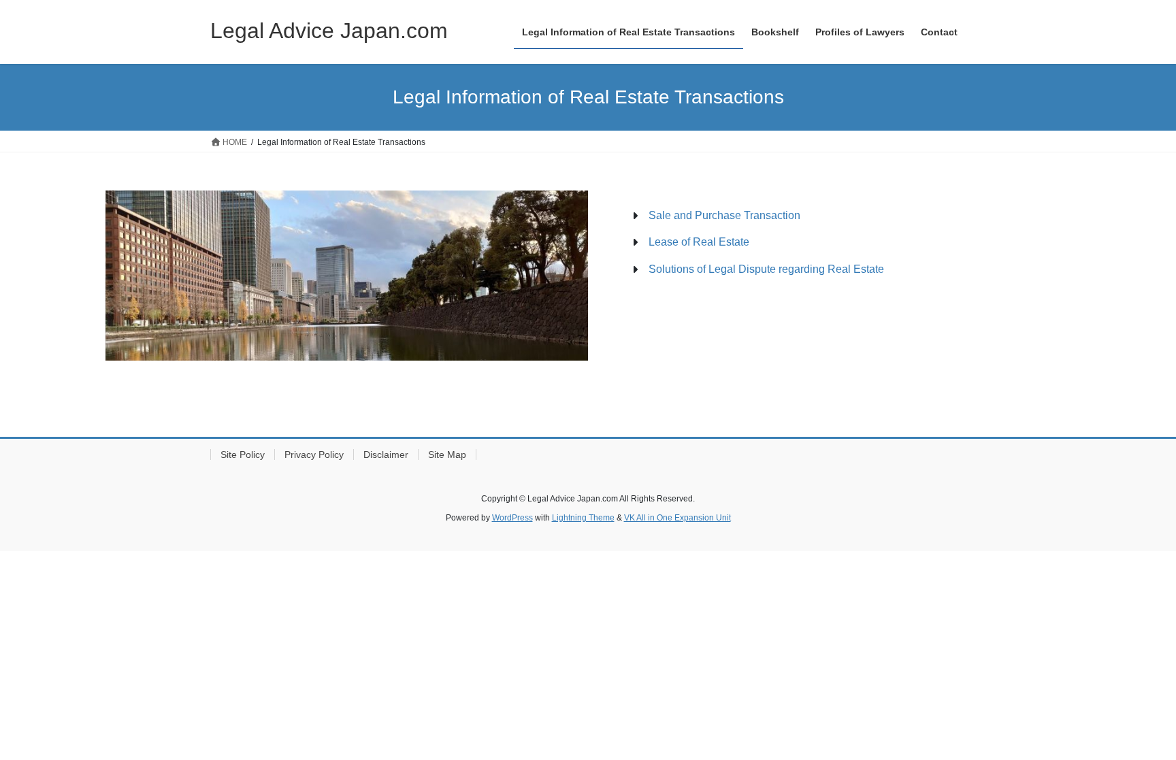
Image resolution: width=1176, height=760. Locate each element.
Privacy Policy (314, 454)
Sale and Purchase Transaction (724, 215)
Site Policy (242, 454)
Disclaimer (385, 454)
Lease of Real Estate (699, 242)
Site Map (447, 454)
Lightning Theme (583, 518)
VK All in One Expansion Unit (677, 518)
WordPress (512, 518)
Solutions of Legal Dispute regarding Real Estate (766, 269)
